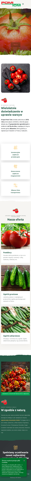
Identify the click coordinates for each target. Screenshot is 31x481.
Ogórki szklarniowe (11, 336)
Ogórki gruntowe (10, 294)
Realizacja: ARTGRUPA (15, 477)
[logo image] (11, 4)
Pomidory (7, 253)
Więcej (16, 43)
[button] (3, 32)
